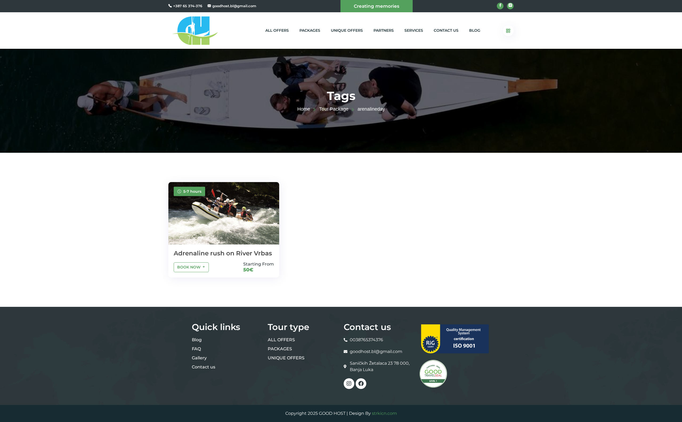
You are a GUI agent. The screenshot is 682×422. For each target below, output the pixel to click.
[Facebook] (361, 383)
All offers (277, 30)
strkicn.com (384, 413)
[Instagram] (349, 383)
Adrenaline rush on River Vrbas (223, 253)
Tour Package (333, 109)
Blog (474, 30)
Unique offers (347, 30)
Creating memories (376, 6)
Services (413, 30)
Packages (309, 30)
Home (303, 109)
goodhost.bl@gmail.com (234, 6)
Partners (384, 30)
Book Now (189, 267)
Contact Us (446, 30)
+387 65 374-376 (187, 6)
